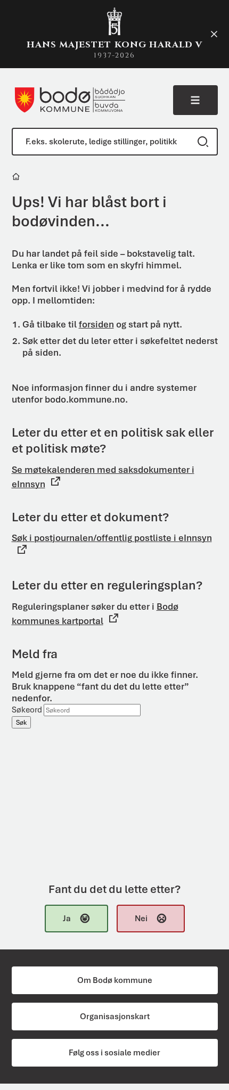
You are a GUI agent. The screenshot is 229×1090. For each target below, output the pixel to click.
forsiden (96, 324)
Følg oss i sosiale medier (114, 1052)
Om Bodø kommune (114, 980)
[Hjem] (17, 178)
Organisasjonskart (115, 1016)
